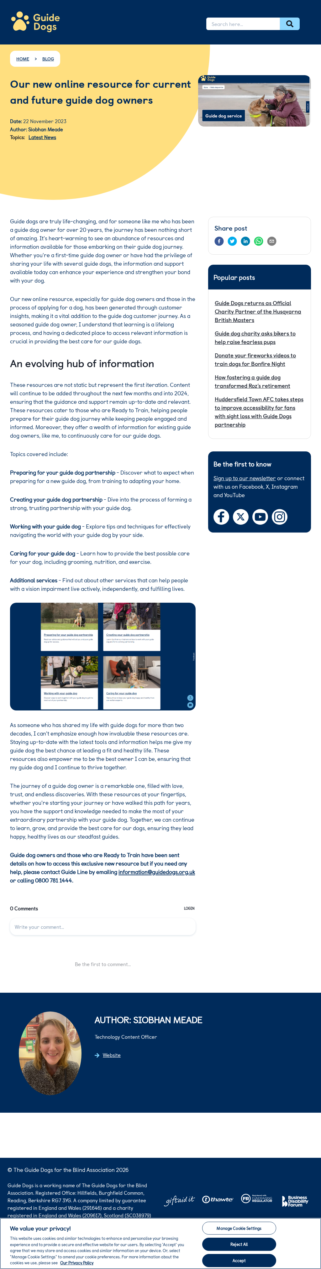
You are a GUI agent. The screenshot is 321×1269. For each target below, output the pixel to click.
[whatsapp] (258, 241)
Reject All (239, 1244)
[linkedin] (245, 241)
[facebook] (219, 241)
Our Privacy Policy (76, 1263)
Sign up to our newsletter (244, 478)
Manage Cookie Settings (239, 1228)
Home (22, 58)
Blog (48, 58)
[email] (271, 241)
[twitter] (232, 241)
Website (112, 1054)
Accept (239, 1260)
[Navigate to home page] (35, 21)
